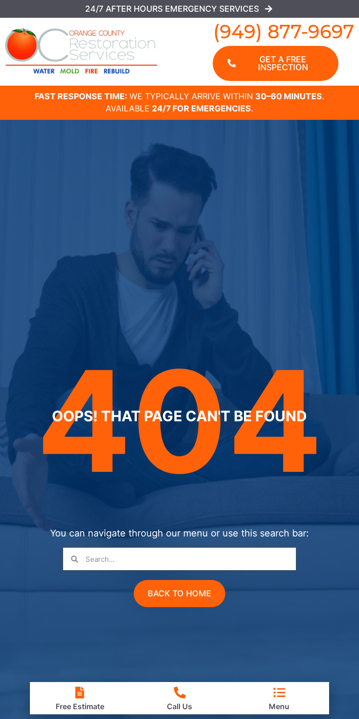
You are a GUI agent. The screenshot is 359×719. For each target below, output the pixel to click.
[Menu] (279, 692)
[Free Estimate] (80, 692)
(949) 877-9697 (283, 31)
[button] (179, 593)
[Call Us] (180, 692)
